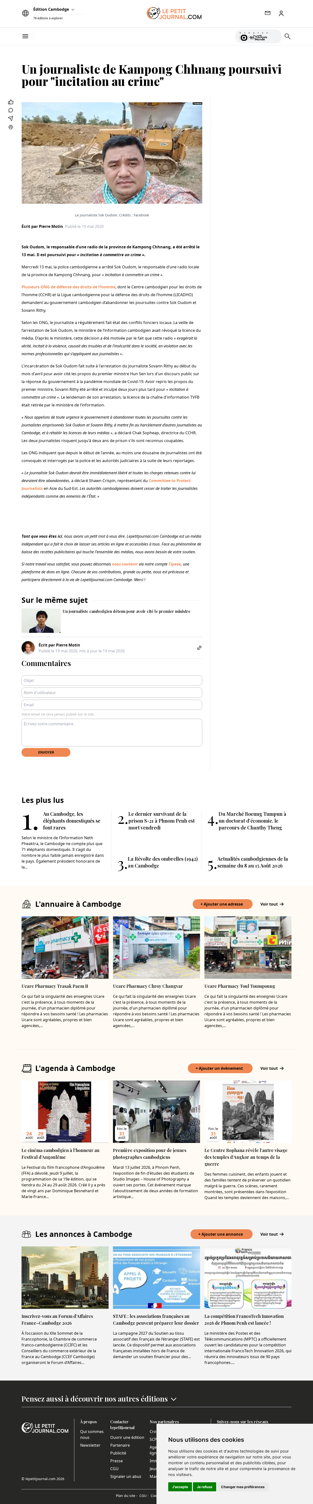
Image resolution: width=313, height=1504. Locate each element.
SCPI (154, 1439)
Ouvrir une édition (127, 1437)
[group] (275, 35)
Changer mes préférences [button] (243, 1487)
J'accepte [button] (180, 1487)
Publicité (118, 1453)
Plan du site (126, 1495)
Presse (116, 1461)
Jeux (153, 1468)
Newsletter (90, 1445)
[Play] (275, 36)
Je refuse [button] (204, 1487)
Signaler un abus (125, 1476)
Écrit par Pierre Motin (42, 226)
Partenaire (120, 1445)
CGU (114, 1468)
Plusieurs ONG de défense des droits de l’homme (68, 287)
